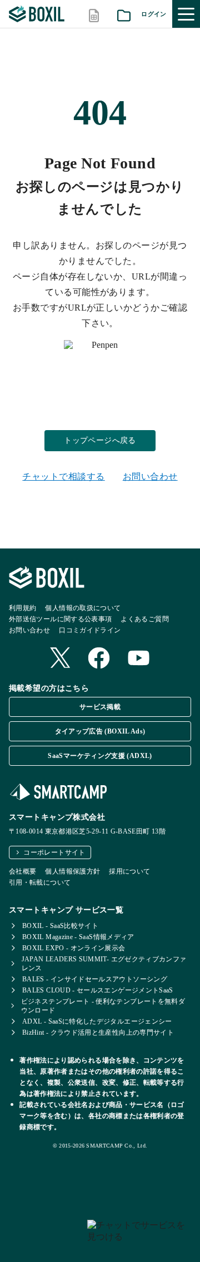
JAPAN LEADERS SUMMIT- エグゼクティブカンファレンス (104, 963)
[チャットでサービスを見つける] (139, 1236)
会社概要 (22, 871)
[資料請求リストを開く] (124, 14)
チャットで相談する (63, 476)
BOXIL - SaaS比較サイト (60, 926)
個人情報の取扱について (83, 608)
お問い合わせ (150, 476)
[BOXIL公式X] (60, 658)
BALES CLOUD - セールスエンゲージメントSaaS (97, 990)
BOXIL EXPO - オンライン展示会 (74, 948)
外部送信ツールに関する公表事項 (60, 619)
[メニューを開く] (186, 14)
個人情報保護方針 (72, 871)
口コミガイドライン (90, 630)
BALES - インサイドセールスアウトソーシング (94, 979)
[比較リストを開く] (94, 14)
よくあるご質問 (145, 619)
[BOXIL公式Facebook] (99, 659)
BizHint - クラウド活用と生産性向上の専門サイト (98, 1032)
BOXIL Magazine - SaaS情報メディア (78, 937)
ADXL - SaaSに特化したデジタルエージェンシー (97, 1021)
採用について (129, 871)
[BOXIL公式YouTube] (139, 659)
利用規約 (22, 608)
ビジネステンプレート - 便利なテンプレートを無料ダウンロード (103, 1005)
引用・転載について (40, 882)
